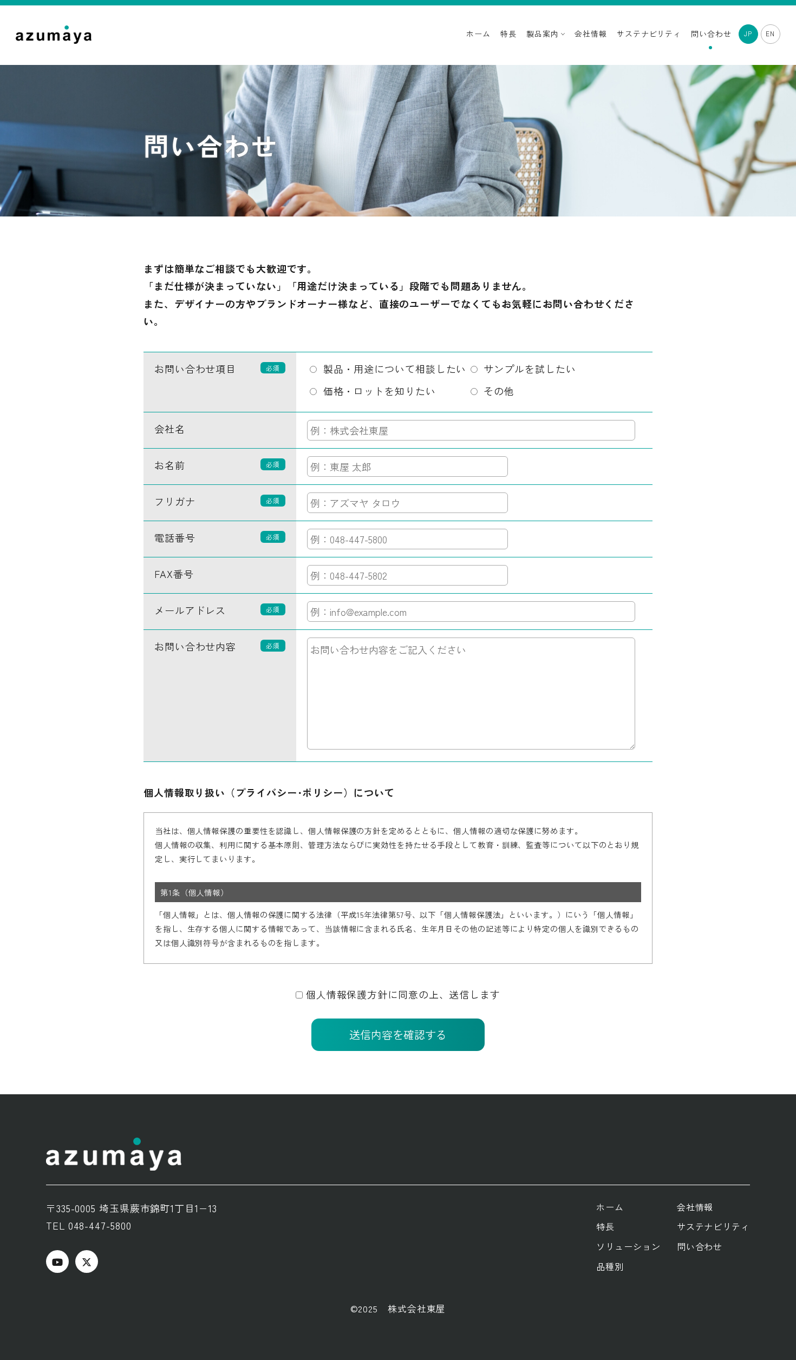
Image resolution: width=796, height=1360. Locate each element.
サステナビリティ (649, 33)
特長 (508, 33)
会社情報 (591, 33)
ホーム (478, 33)
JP (748, 33)
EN (770, 33)
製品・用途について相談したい (391, 369)
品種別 (610, 1266)
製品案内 (544, 33)
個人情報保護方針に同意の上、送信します (403, 994)
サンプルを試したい (527, 369)
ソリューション (628, 1246)
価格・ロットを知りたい (376, 391)
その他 (496, 391)
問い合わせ (711, 33)
